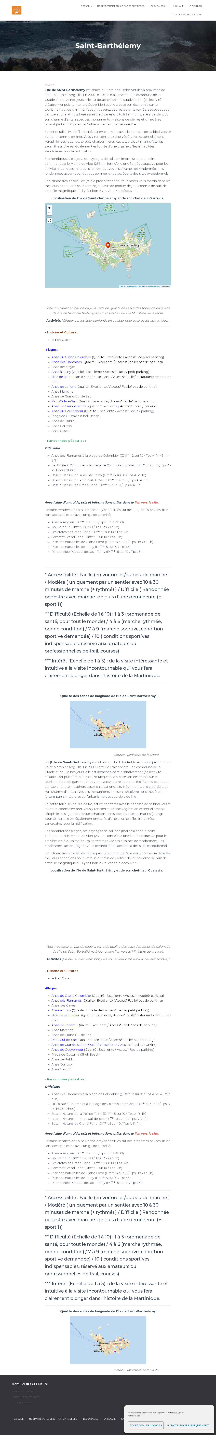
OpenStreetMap (153, 286)
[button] (91, 6)
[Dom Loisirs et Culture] (16, 10)
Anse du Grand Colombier (71, 357)
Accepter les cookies (146, 1425)
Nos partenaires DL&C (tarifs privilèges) (121, 6)
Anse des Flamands (66, 362)
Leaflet (123, 286)
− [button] (49, 213)
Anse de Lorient (63, 387)
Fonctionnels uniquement (188, 1425)
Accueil (85, 6)
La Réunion (195, 6)
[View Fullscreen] (49, 220)
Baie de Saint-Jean (66, 377)
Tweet (49, 85)
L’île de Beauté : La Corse (187, 14)
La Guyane (178, 6)
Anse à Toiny (61, 372)
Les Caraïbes (157, 6)
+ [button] (49, 208)
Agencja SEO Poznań (136, 286)
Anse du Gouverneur (67, 411)
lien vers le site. (146, 502)
